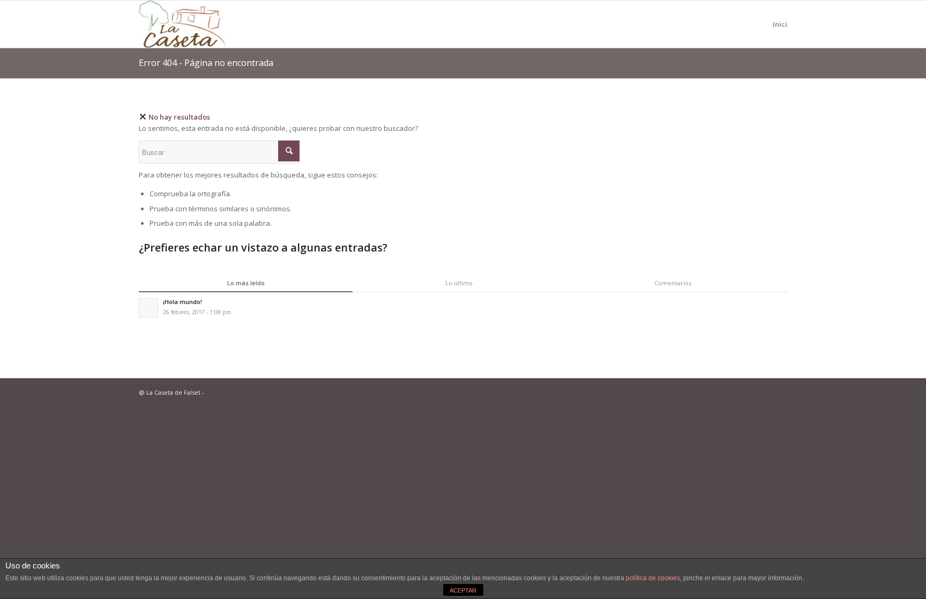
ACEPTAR (463, 590)
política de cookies (653, 578)
